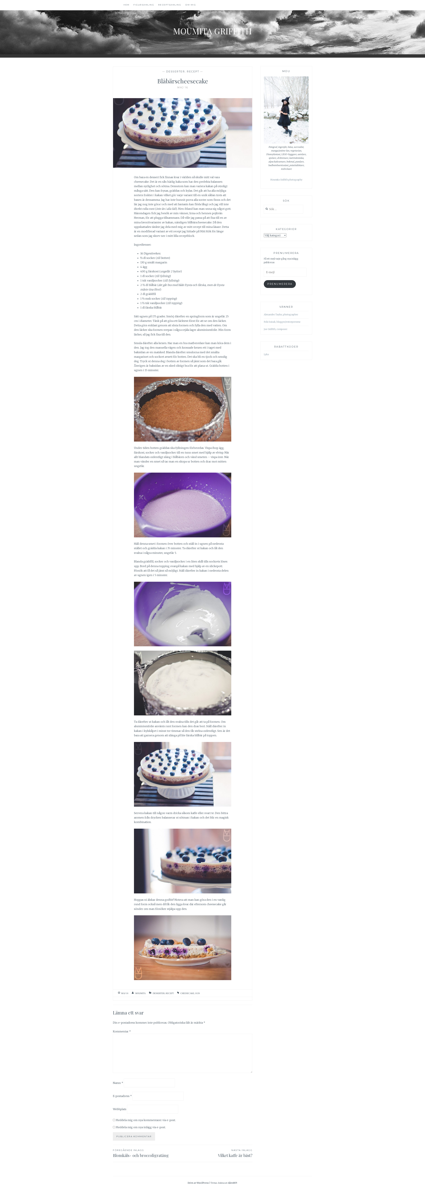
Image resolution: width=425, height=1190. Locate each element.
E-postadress (122, 1096)
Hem (126, 4)
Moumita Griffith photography (286, 179)
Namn (118, 1083)
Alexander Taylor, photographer (281, 314)
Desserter (175, 71)
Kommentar (122, 1031)
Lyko (266, 354)
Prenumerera (279, 283)
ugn (197, 993)
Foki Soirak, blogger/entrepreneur (282, 321)
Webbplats (119, 1109)
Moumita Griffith (212, 31)
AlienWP (232, 1183)
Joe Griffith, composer (275, 329)
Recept (193, 71)
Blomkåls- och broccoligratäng (141, 1153)
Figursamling (143, 4)
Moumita (140, 993)
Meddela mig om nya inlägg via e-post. (141, 1127)
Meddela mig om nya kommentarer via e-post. (146, 1120)
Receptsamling (169, 4)
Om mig (190, 4)
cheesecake (187, 993)
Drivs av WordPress (198, 1183)
